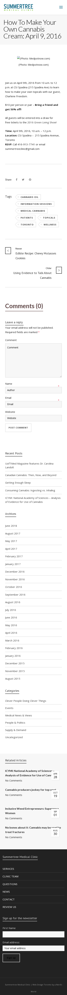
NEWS (6, 891)
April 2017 (11, 548)
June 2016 (11, 617)
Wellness (50, 224)
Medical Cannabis (33, 210)
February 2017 (14, 556)
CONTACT (9, 899)
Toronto (27, 224)
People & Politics (15, 722)
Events (9, 708)
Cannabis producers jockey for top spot (30, 789)
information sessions (36, 203)
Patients (27, 217)
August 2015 (12, 678)
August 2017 (12, 533)
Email (8, 397)
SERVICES (8, 868)
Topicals (49, 217)
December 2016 (15, 571)
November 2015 (15, 671)
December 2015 (15, 663)
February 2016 (14, 648)
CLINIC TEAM (10, 876)
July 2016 (10, 610)
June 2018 (11, 525)
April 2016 (11, 632)
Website (10, 411)
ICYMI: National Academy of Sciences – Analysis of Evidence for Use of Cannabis (33, 500)
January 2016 (13, 655)
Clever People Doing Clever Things (25, 700)
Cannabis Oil (29, 197)
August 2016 (12, 602)
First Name (9, 928)
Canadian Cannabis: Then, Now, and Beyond (30, 475)
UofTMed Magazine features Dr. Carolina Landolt (29, 465)
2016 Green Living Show (41, 122)
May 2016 (11, 625)
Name (8, 383)
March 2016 (12, 640)
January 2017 (13, 564)
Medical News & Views (18, 715)
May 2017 (11, 541)
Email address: (11, 942)
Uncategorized (14, 737)
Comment (11, 340)
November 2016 (15, 579)
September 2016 (15, 594)
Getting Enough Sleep (18, 482)
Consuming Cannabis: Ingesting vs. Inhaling (30, 490)
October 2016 (13, 587)
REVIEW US (9, 907)
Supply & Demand (15, 730)
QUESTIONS (10, 884)
